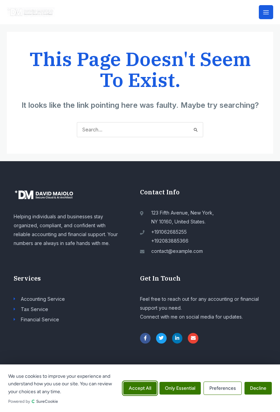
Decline (258, 388)
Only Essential (180, 388)
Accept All (140, 388)
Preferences (222, 388)
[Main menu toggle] (266, 12)
